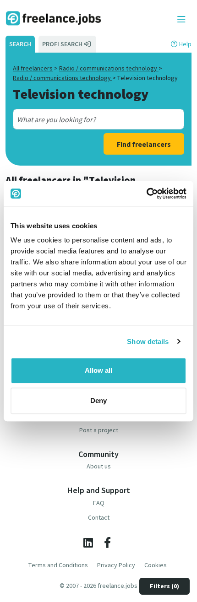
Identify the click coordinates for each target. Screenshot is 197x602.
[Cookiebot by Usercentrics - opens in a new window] (146, 193)
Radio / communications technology (109, 68)
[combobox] (90, 119)
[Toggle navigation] (181, 20)
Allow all (98, 370)
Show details (148, 341)
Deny (98, 400)
